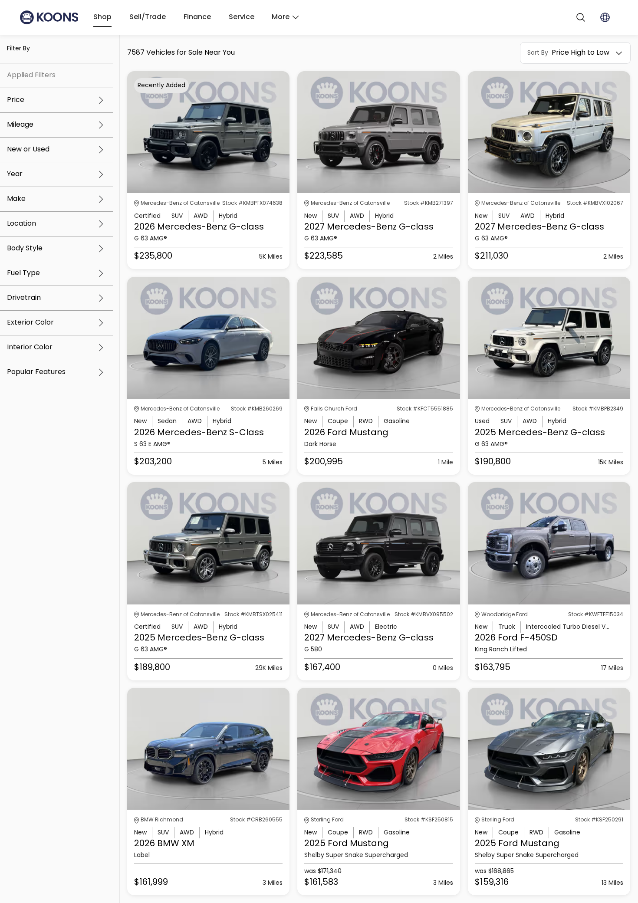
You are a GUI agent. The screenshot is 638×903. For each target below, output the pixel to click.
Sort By (537, 53)
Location (21, 224)
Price (15, 100)
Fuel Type (23, 273)
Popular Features (36, 372)
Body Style (25, 248)
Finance (197, 17)
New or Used (28, 149)
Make (16, 199)
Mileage (20, 125)
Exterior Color (30, 323)
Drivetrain (24, 298)
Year (15, 174)
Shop (102, 17)
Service (241, 17)
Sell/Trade (147, 17)
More (280, 17)
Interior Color (30, 347)
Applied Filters (31, 75)
